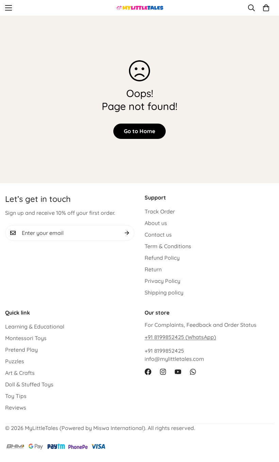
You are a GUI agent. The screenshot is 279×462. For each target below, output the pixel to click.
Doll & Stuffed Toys (29, 384)
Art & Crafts (20, 372)
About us (156, 223)
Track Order (160, 211)
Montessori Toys (26, 338)
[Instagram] (163, 371)
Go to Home (139, 131)
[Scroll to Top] (266, 425)
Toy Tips (16, 396)
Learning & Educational (34, 326)
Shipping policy (164, 292)
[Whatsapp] (193, 371)
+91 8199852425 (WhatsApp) (180, 337)
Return (153, 269)
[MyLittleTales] (139, 8)
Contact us (158, 234)
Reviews (15, 407)
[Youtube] (178, 371)
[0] (266, 8)
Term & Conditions (168, 246)
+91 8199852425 (164, 350)
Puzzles (14, 361)
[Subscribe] (126, 233)
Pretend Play (21, 349)
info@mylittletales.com (174, 358)
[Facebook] (148, 371)
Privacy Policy (162, 280)
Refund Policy (162, 257)
